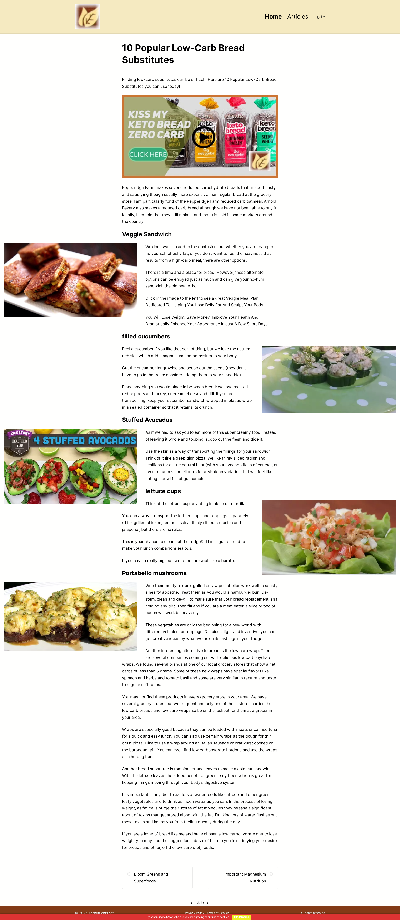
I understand (241, 917)
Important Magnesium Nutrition (245, 878)
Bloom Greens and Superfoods (151, 878)
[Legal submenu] (324, 17)
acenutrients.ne (100, 913)
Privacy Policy (194, 913)
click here (200, 902)
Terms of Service (218, 913)
